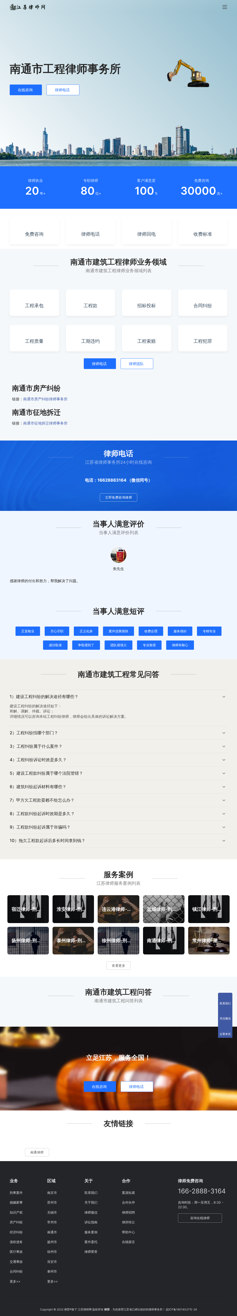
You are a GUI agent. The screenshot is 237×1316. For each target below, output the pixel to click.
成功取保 (55, 645)
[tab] (118, 708)
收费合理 (150, 631)
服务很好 (180, 631)
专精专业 (209, 631)
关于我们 (90, 1202)
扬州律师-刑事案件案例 (28, 940)
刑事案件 (16, 1193)
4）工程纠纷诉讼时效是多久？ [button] (38, 759)
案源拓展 (128, 1193)
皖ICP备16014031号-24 (181, 1309)
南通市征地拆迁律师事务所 (45, 423)
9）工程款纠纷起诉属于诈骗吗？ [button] (40, 827)
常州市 (52, 1222)
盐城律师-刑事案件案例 (163, 909)
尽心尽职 (56, 631)
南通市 (52, 1232)
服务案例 (90, 1232)
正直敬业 (27, 631)
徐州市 (52, 1252)
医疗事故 (16, 1252)
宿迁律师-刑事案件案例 (28, 909)
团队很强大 (118, 645)
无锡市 (52, 1212)
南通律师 (37, 1152)
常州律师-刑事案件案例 (208, 940)
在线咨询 (25, 90)
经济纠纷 (16, 1232)
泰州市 (52, 1271)
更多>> (15, 1281)
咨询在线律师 (200, 1218)
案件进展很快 (118, 631)
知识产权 (16, 1212)
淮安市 (52, 1262)
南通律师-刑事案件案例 (163, 940)
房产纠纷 (16, 1222)
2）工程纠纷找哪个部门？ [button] (34, 732)
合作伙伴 (128, 1202)
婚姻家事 (16, 1202)
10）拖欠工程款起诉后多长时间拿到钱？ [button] (47, 840)
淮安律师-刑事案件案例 (73, 909)
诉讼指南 (90, 1222)
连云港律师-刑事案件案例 (118, 909)
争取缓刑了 (86, 645)
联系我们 (90, 1193)
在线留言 (128, 1242)
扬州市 (52, 1242)
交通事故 (16, 1262)
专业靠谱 (149, 645)
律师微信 (90, 1212)
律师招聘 (128, 1212)
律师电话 (62, 90)
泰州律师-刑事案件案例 (73, 940)
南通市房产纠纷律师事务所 (45, 399)
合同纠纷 (16, 1271)
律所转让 (128, 1222)
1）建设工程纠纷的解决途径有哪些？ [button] (44, 696)
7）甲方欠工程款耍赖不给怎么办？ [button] (42, 800)
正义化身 (86, 631)
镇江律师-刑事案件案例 (208, 909)
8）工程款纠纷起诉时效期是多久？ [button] (42, 813)
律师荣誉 (90, 1252)
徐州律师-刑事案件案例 (118, 940)
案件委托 (90, 1242)
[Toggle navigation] (225, 7)
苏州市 (52, 1202)
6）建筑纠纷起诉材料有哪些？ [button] (38, 786)
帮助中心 (128, 1232)
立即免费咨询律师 (118, 497)
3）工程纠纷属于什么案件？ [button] (36, 746)
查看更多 (118, 965)
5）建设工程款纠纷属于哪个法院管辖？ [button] (46, 773)
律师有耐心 (180, 645)
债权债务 (16, 1242)
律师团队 (136, 363)
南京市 (52, 1193)
